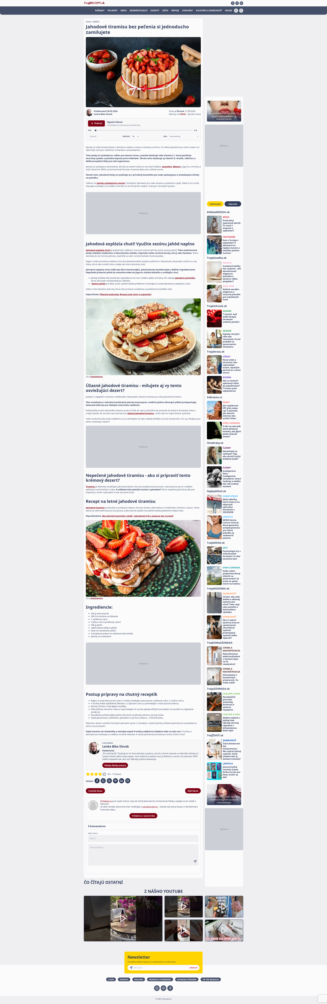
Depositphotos (97, 377)
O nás (111, 979)
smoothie (167, 166)
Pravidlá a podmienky (160, 979)
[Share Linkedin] (121, 780)
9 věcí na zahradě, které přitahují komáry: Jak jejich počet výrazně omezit (232, 431)
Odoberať (193, 968)
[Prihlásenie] (236, 11)
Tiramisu (90, 486)
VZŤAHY (226, 356)
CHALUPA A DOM (231, 693)
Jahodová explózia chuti (98, 250)
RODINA (227, 377)
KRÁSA (226, 402)
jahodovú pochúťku (185, 278)
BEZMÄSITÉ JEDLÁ (138, 10)
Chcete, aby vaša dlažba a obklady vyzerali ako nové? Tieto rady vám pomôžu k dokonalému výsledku (231, 604)
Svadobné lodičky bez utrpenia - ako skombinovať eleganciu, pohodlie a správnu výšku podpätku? (232, 274)
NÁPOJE (175, 10)
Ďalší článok (193, 791)
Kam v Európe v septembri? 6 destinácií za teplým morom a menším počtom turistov (231, 246)
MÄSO (124, 10)
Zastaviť (93, 136)
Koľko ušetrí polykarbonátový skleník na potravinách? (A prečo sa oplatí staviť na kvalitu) (231, 577)
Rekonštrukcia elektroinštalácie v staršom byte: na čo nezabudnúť (231, 659)
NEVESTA (227, 262)
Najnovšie (233, 204)
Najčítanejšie (215, 204)
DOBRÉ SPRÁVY (230, 496)
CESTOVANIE (229, 237)
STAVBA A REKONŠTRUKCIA (231, 649)
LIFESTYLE (228, 516)
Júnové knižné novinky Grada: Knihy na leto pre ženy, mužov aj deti (231, 772)
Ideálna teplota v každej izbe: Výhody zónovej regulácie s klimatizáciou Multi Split (231, 724)
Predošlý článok (95, 791)
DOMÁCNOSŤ (229, 593)
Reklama (138, 979)
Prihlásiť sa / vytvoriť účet (143, 816)
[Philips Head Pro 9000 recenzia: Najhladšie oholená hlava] (224, 906)
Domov (88, 21)
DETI (225, 547)
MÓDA (226, 217)
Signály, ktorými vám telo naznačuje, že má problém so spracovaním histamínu (232, 340)
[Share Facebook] (97, 780)
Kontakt (124, 979)
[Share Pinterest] (115, 780)
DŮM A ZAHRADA (231, 423)
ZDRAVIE (227, 311)
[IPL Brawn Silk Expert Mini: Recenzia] (224, 930)
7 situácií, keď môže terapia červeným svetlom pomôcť (231, 318)
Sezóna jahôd (98, 283)
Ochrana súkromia (186, 979)
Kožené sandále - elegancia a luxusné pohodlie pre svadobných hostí (231, 294)
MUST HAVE (228, 286)
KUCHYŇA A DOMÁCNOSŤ (209, 10)
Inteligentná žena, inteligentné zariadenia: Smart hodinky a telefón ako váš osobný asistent (232, 479)
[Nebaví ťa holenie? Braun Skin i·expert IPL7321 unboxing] (184, 930)
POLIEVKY (113, 10)
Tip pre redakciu (211, 979)
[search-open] (241, 11)
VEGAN (228, 10)
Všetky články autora (115, 765)
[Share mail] (127, 780)
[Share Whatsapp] (103, 780)
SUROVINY (187, 10)
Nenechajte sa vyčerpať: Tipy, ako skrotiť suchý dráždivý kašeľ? (232, 455)
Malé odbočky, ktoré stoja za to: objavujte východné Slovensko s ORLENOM (231, 505)
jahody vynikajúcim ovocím (111, 183)
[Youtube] (237, 3)
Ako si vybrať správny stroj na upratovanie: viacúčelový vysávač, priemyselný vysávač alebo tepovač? (231, 629)
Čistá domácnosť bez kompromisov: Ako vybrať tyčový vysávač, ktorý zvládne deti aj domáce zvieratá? (232, 751)
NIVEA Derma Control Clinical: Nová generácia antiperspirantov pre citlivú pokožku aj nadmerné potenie (231, 529)
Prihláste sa (106, 801)
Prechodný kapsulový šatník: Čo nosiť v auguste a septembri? (232, 225)
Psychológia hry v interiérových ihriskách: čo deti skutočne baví (232, 555)
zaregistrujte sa (150, 806)
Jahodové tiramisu (95, 507)
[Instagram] (241, 3)
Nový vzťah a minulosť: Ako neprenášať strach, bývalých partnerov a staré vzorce (232, 366)
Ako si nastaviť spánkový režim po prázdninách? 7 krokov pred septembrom (231, 385)
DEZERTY (154, 10)
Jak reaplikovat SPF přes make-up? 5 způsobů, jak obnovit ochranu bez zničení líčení (230, 412)
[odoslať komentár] (195, 861)
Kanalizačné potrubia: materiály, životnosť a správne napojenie (229, 703)
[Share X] (109, 780)
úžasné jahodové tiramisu (140, 413)
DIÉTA (165, 10)
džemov (177, 166)
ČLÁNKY (227, 447)
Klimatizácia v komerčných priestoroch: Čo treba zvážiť (230, 679)
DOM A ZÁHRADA (231, 567)
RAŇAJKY (99, 10)
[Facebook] (233, 3)
